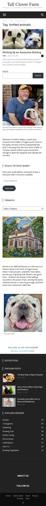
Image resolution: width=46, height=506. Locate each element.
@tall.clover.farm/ (23, 351)
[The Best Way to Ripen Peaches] (9, 378)
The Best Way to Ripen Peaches (30, 375)
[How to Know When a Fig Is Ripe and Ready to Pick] (9, 390)
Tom (4, 56)
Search (5, 71)
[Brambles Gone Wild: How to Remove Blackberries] (9, 402)
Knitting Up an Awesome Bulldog (22, 52)
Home (5, 21)
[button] (4, 14)
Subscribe (9, 188)
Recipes (35, 496)
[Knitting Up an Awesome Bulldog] (23, 39)
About (27, 496)
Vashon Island (18, 496)
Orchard (20, 498)
